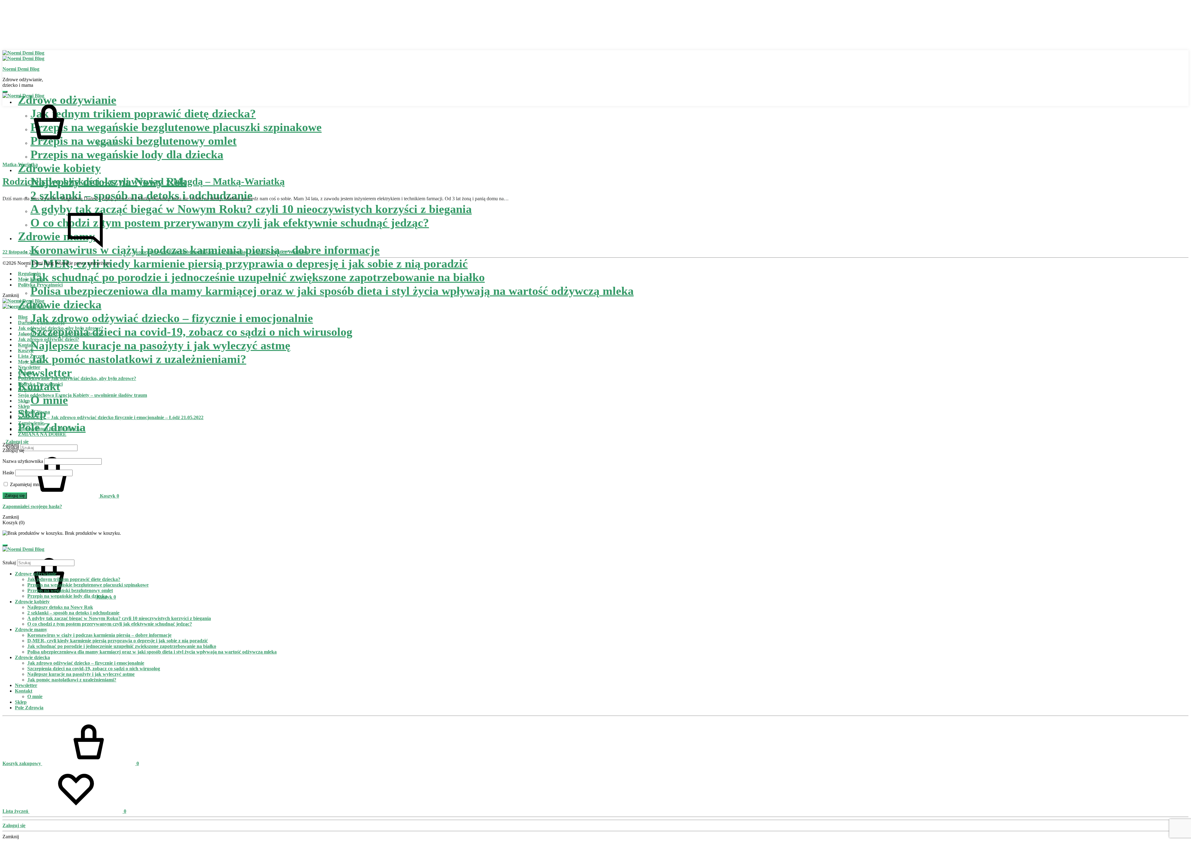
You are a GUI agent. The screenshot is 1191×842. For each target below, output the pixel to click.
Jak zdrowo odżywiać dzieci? (48, 339)
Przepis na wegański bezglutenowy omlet (133, 140)
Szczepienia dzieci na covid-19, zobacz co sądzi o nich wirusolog (191, 331)
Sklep (24, 400)
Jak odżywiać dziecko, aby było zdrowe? (60, 328)
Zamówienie (31, 423)
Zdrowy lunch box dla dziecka (50, 428)
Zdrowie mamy (31, 629)
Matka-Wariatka (20, 164)
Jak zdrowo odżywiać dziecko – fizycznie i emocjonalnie (171, 318)
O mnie (49, 399)
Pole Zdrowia (29, 707)
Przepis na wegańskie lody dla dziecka (126, 154)
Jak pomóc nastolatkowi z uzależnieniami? (138, 359)
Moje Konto (30, 279)
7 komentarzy (220, 252)
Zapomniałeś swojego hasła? (32, 506)
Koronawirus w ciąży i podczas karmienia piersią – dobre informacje (99, 635)
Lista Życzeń (31, 356)
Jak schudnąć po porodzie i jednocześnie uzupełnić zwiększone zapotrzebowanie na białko (257, 277)
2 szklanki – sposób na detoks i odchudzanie (73, 612)
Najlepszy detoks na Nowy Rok (60, 607)
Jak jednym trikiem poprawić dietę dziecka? (143, 113)
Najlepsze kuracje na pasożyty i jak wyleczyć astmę (160, 345)
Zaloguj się (17, 441)
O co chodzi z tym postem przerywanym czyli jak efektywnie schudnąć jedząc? (109, 624)
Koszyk (25, 350)
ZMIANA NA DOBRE (42, 434)
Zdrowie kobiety (59, 168)
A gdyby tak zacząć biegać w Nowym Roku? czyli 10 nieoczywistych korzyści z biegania (119, 618)
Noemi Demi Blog (20, 69)
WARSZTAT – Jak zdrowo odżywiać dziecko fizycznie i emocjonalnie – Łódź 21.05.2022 (110, 417)
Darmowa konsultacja (41, 322)
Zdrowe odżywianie (35, 573)
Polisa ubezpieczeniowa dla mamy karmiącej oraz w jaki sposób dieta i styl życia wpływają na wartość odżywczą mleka (332, 290)
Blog (23, 317)
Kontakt (26, 345)
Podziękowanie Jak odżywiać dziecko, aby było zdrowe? (77, 378)
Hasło (8, 472)
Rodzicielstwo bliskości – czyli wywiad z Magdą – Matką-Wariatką (143, 181)
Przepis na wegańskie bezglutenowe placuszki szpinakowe (176, 127)
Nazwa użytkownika (22, 461)
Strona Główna (34, 411)
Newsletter (45, 372)
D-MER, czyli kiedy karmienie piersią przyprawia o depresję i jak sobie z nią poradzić (249, 263)
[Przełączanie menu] (4, 92)
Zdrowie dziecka (59, 304)
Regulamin (29, 273)
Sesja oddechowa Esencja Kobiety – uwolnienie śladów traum (82, 395)
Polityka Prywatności (40, 284)
